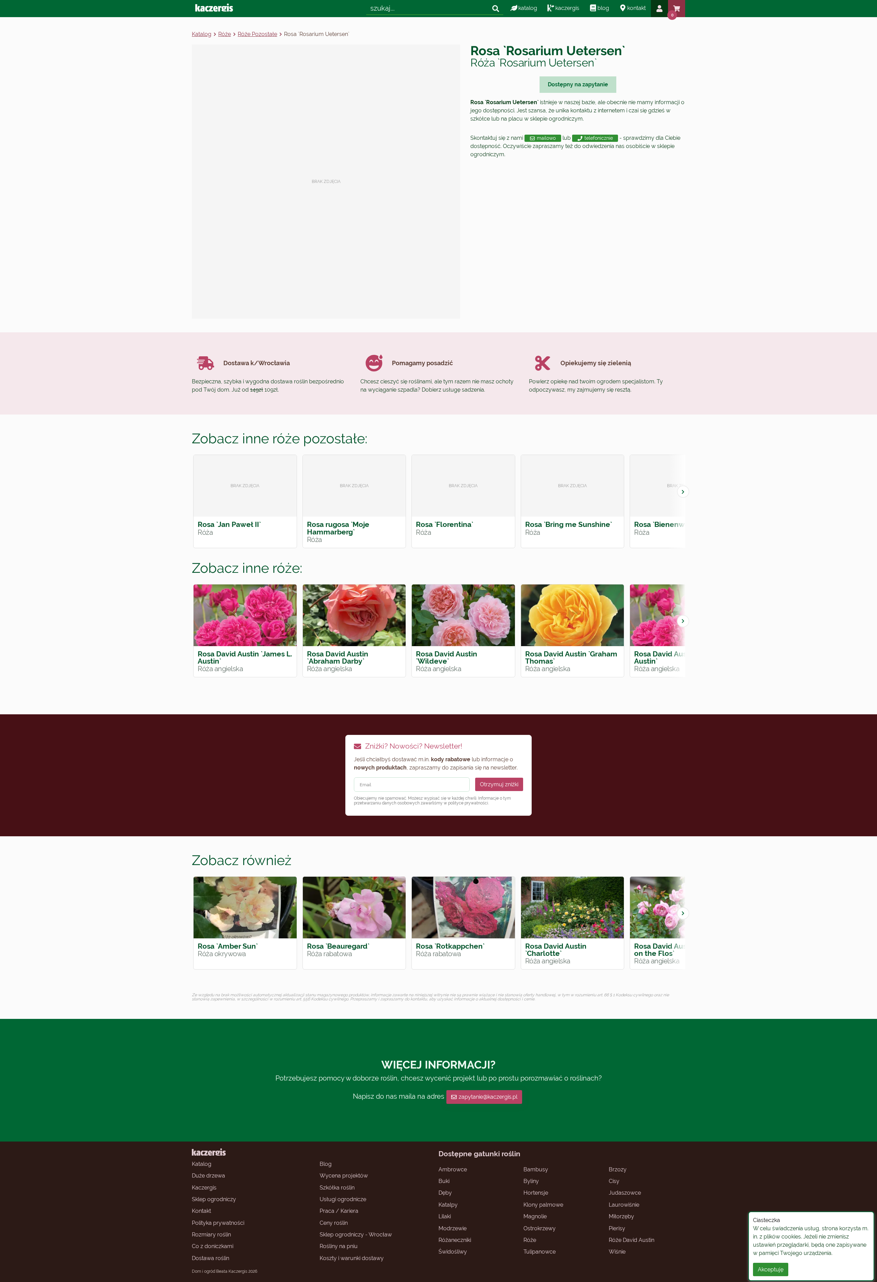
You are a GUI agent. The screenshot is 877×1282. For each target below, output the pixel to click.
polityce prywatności (468, 803)
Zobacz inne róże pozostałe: (280, 438)
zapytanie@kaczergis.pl (488, 1097)
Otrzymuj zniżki (499, 784)
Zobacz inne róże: (247, 568)
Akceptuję (770, 1269)
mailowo (546, 138)
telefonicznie (598, 138)
